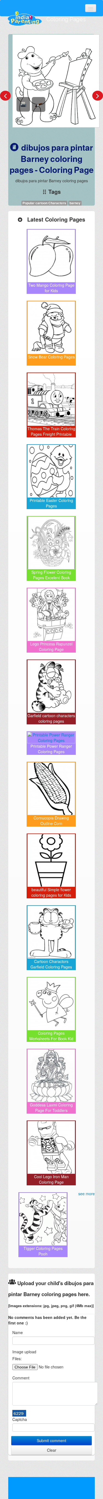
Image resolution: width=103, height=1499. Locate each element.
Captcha (19, 1419)
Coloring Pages (66, 19)
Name (17, 1332)
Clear (51, 1450)
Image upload (24, 1351)
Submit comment (51, 1440)
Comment (20, 1378)
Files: (17, 1358)
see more (86, 1193)
